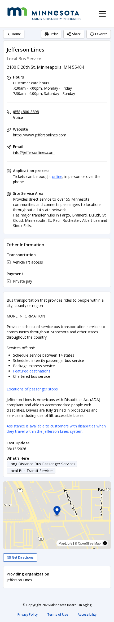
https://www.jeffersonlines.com (39, 134)
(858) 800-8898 (26, 111)
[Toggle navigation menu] (102, 14)
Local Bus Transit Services (31, 470)
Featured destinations (31, 371)
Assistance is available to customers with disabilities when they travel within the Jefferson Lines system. (56, 428)
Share (76, 34)
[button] (57, 511)
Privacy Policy (27, 614)
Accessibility (87, 614)
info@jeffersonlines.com (34, 152)
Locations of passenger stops (32, 388)
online (57, 176)
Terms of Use (57, 614)
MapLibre (65, 543)
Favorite (101, 34)
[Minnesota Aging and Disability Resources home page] (44, 13)
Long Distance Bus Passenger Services (41, 463)
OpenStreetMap (89, 543)
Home (16, 34)
